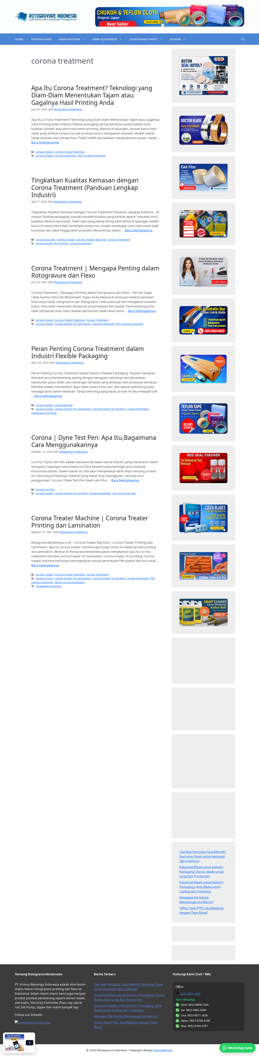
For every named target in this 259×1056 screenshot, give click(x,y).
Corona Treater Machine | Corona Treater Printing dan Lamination (89, 521)
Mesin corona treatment (70, 582)
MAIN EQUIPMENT (105, 39)
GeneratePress (163, 1050)
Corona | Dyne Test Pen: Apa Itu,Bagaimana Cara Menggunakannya (93, 441)
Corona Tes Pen (45, 489)
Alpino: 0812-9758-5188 (195, 1020)
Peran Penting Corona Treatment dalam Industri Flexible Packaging (87, 352)
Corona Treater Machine (70, 152)
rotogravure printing (44, 413)
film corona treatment (91, 155)
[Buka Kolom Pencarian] (243, 39)
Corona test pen (45, 239)
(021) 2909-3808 (190, 993)
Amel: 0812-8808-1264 (195, 1004)
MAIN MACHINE (69, 39)
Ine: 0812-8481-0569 (193, 1010)
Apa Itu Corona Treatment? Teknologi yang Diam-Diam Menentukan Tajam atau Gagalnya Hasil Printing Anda (91, 95)
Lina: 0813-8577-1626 (194, 1015)
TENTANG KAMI (41, 39)
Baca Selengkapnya (45, 142)
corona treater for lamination (73, 324)
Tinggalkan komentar (48, 586)
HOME (19, 39)
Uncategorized (63, 405)
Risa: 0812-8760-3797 (194, 1026)
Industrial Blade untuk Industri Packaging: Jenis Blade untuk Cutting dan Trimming (201, 886)
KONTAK (175, 39)
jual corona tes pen (124, 493)
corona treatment (65, 155)
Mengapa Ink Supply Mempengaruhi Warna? (126, 1016)
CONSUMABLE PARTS (144, 39)
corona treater (44, 152)
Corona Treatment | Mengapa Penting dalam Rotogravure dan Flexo (95, 271)
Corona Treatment (118, 239)
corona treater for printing (51, 243)
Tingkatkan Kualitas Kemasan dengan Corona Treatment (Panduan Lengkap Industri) (85, 187)
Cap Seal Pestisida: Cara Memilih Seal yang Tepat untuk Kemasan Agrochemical (202, 856)
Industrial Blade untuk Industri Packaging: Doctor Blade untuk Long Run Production (201, 871)
